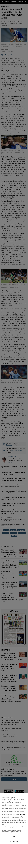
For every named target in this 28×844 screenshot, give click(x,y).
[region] (14, 818)
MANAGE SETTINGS (14, 841)
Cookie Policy (22, 814)
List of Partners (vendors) (7, 833)
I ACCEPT (14, 836)
